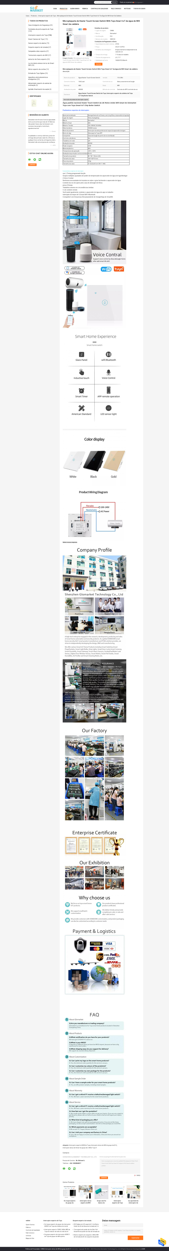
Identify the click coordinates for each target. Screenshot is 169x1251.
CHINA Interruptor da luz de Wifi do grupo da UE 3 (56, 1249)
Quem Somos (74, 8)
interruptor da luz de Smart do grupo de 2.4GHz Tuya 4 (80, 1148)
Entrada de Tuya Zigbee (36, 73)
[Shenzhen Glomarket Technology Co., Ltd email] (30, 159)
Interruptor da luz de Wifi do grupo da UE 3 (104, 1145)
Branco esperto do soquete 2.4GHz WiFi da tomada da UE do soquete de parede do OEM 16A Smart (86, 1236)
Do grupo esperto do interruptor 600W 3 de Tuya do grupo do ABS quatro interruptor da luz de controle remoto (57, 1236)
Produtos (63, 8)
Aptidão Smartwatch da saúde (38, 89)
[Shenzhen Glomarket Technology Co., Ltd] (36, 9)
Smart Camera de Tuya (36, 39)
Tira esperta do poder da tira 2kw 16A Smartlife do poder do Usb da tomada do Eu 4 (86, 1231)
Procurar (114, 2)
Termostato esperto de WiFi (38, 55)
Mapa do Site (30, 1238)
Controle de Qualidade (99, 8)
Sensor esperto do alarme (37, 43)
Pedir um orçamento (126, 2)
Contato (98, 64)
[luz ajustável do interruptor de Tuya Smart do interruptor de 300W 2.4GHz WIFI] (133, 1192)
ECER (143, 1249)
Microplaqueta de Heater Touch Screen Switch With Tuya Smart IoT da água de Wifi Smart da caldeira (77, 60)
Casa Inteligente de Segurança (38, 25)
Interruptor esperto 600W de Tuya (79, 1145)
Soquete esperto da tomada (38, 47)
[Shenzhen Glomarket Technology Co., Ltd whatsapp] (35, 159)
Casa (55, 8)
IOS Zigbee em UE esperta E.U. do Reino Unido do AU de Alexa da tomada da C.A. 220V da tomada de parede (86, 1225)
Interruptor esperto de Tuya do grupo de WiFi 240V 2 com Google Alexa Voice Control (117, 1202)
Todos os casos (139, 8)
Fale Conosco (116, 8)
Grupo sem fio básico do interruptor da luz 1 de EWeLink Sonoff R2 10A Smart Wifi (101, 1202)
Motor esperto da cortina (37, 69)
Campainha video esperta (36, 51)
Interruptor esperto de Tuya (47, 16)
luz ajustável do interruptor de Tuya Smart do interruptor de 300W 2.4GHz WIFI (133, 1202)
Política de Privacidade (33, 1249)
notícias (127, 8)
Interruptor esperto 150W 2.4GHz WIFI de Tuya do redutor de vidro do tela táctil (57, 1230)
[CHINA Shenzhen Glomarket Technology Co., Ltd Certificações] (34, 103)
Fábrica (85, 8)
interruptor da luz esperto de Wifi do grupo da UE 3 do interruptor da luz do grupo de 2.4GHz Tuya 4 (85, 1202)
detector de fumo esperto (37, 59)
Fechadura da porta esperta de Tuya (40, 29)
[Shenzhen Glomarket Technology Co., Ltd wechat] (41, 159)
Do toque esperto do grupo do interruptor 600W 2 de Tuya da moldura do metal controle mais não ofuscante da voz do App (70, 1202)
